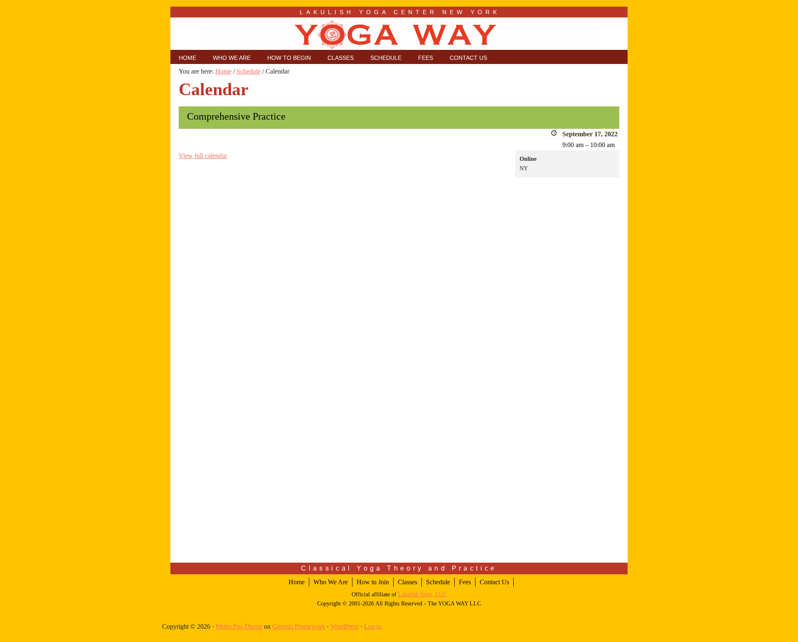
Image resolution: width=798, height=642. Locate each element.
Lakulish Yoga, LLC (422, 594)
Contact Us (494, 581)
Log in (373, 626)
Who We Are (330, 581)
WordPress (344, 626)
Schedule (438, 581)
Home (296, 581)
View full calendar (203, 155)
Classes (407, 581)
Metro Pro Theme (239, 626)
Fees (465, 581)
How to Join (373, 581)
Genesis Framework (298, 626)
